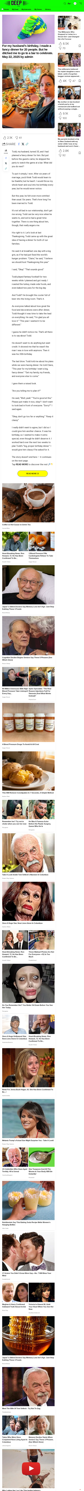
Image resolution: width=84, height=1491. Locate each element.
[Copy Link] (27, 144)
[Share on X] (23, 144)
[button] (28, 29)
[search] (64, 3)
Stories (61, 28)
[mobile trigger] (80, 3)
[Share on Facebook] (19, 144)
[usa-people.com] (16, 3)
